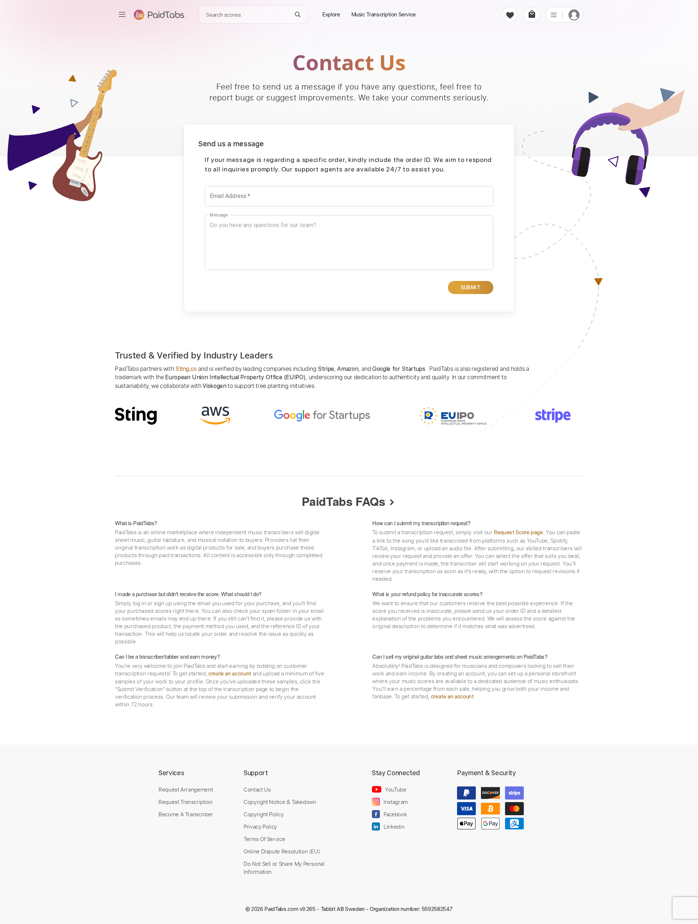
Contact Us (257, 789)
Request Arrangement (186, 789)
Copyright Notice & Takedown (280, 801)
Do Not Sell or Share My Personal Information (284, 867)
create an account (229, 673)
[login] (574, 15)
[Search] (298, 15)
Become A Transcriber (186, 814)
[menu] (122, 14)
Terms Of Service (264, 838)
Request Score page (518, 532)
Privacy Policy (260, 826)
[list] (554, 14)
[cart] (532, 15)
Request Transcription (186, 801)
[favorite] (510, 15)
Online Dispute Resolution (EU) (282, 851)
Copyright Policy (264, 814)
